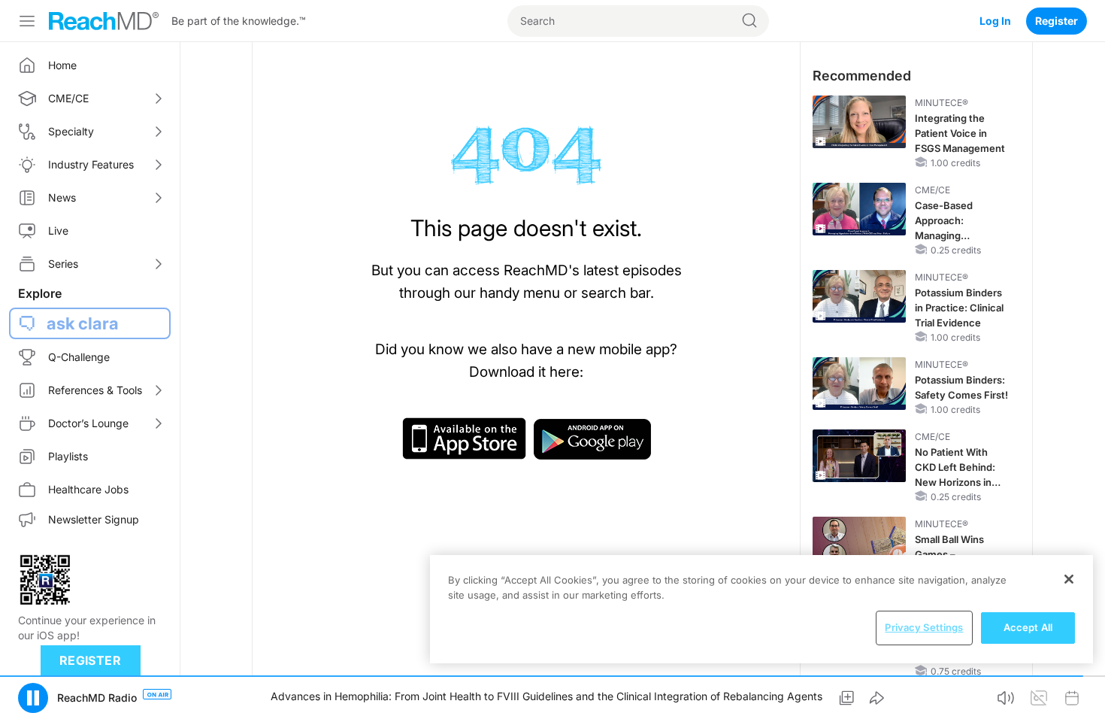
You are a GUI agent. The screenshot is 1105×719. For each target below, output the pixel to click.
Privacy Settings (924, 627)
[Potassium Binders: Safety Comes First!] (859, 383)
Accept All (1028, 627)
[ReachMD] (103, 21)
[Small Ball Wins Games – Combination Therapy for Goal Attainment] (859, 543)
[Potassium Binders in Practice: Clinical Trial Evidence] (859, 296)
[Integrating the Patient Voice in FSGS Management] (859, 122)
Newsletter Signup (93, 519)
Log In (995, 20)
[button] (33, 698)
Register (1056, 20)
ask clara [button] (83, 323)
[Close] (1068, 579)
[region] (761, 609)
